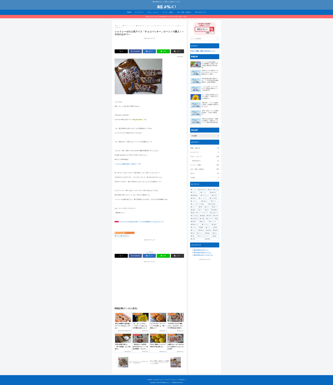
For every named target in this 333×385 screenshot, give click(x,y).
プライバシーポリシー (171, 379)
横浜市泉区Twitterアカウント (203, 252)
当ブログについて (158, 379)
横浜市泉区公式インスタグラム (203, 255)
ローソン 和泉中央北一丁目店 (125, 164)
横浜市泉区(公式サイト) (201, 250)
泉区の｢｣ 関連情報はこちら (203, 51)
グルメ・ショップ (130, 232)
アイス (118, 236)
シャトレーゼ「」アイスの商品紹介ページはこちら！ (140, 221)
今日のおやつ (120, 232)
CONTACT (182, 379)
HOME (150, 379)
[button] (177, 51)
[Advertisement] (149, 43)
